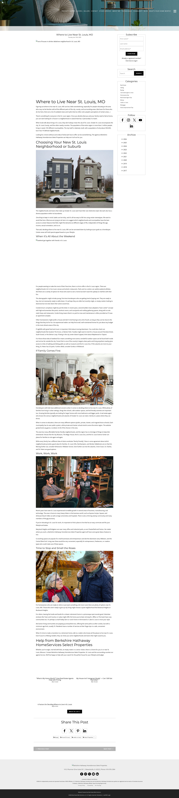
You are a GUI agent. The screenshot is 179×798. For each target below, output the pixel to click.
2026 (125, 139)
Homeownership (124, 95)
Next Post (108, 749)
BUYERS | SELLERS (83, 11)
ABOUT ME (116, 11)
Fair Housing (98, 785)
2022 (125, 153)
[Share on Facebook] (64, 730)
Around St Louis (65, 737)
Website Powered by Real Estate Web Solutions (89, 792)
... (95, 737)
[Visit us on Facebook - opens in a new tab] (122, 120)
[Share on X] (71, 730)
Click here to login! (131, 61)
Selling (122, 87)
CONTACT (94, 11)
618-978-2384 (110, 769)
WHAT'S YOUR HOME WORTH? (160, 11)
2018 (125, 167)
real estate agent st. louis (126, 92)
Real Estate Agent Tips (126, 97)
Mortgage (122, 105)
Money (122, 100)
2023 (125, 150)
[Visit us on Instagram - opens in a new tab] (128, 120)
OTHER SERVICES (105, 11)
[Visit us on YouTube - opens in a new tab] (140, 120)
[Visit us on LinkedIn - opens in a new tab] (131, 126)
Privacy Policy (81, 785)
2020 (125, 160)
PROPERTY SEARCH (68, 11)
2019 (125, 164)
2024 (125, 146)
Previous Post (43, 749)
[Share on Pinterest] (77, 730)
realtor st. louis (77, 737)
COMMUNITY (137, 11)
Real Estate (123, 85)
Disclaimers (99, 795)
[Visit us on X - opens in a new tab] (134, 120)
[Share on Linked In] (84, 730)
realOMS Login (106, 795)
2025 (125, 143)
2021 (125, 157)
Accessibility (90, 785)
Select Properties (88, 737)
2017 (125, 171)
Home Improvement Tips (126, 107)
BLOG (146, 11)
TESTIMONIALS (126, 11)
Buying (56, 737)
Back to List (74, 711)
